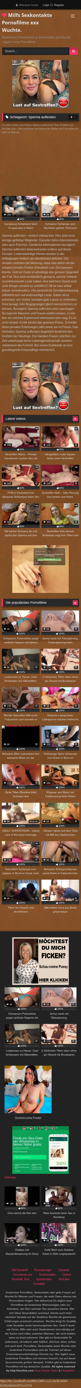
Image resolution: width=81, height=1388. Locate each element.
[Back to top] (69, 1376)
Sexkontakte (47, 1274)
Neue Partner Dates (46, 1370)
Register (59, 4)
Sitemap (10, 1177)
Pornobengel (43, 1270)
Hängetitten (68, 1370)
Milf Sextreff (20, 1270)
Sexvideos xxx (22, 1274)
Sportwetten (44, 1279)
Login (46, 4)
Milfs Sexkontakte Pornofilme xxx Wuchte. (27, 22)
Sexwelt (63, 1270)
